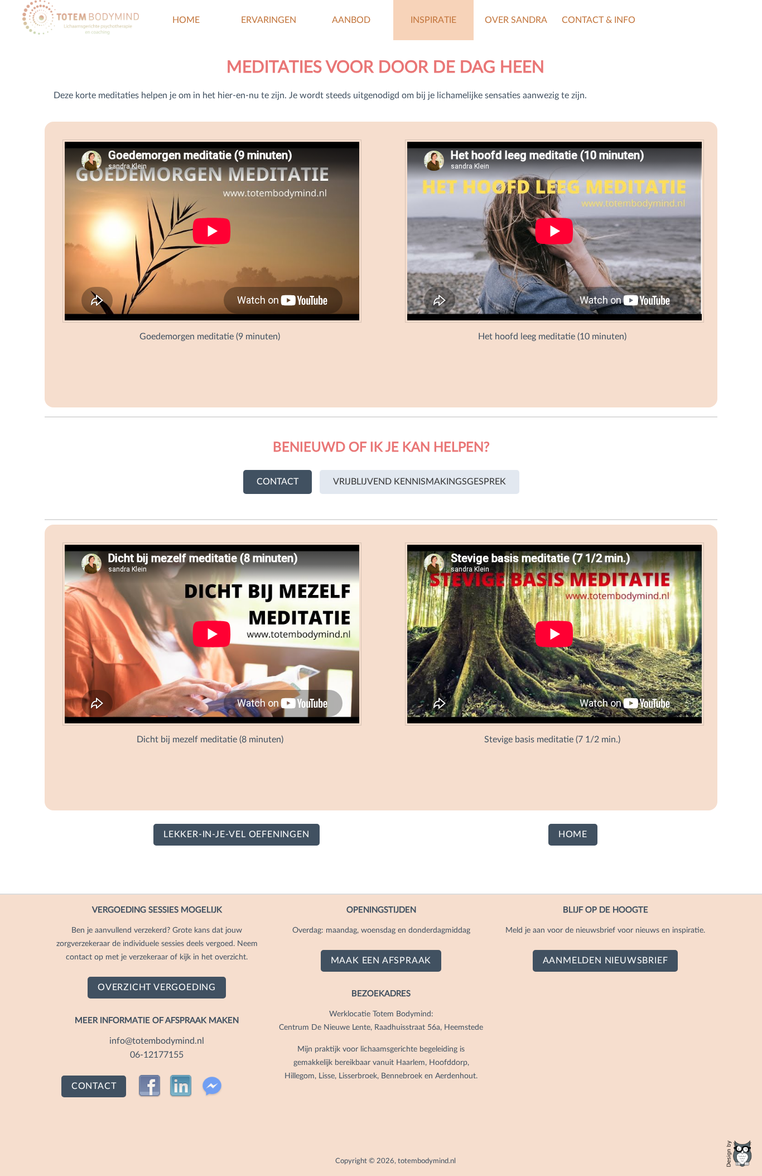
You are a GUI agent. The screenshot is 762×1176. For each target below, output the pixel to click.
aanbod (351, 20)
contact (277, 481)
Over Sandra (516, 20)
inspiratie (433, 20)
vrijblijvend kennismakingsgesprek (419, 481)
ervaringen (268, 20)
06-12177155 (157, 1054)
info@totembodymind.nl (156, 1040)
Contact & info (598, 20)
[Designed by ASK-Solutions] (739, 1153)
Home (186, 20)
